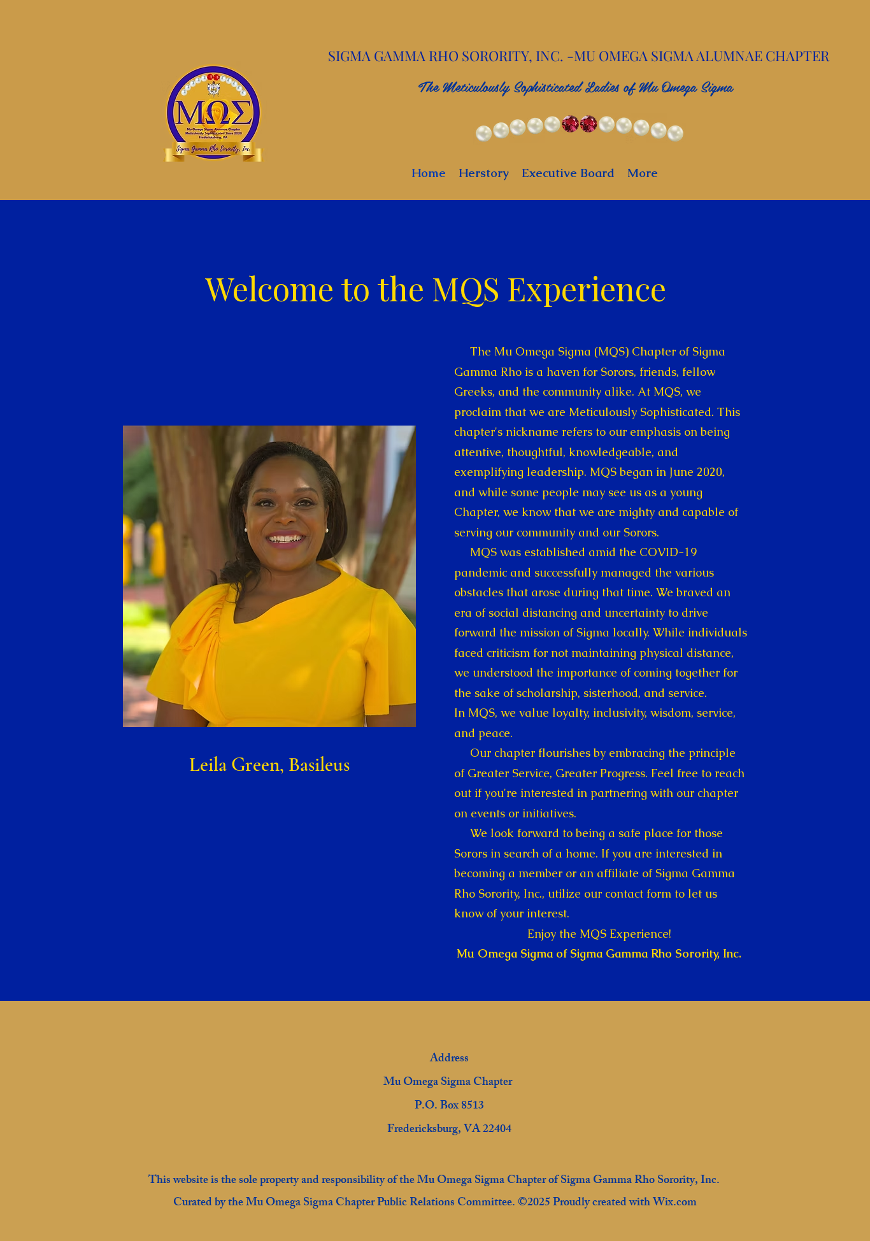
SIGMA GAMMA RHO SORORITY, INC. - (451, 55)
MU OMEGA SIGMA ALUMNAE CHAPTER (703, 55)
